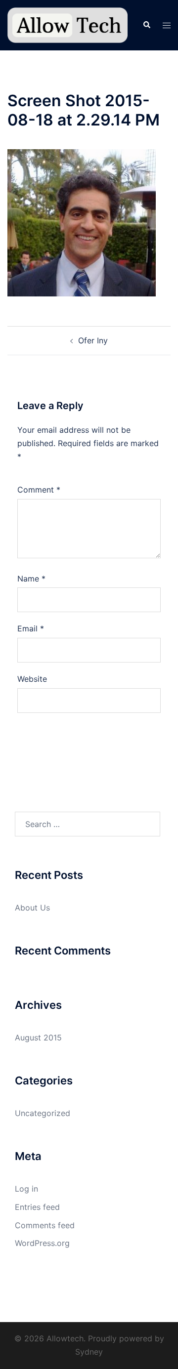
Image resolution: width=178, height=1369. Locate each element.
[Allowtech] (67, 24)
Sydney (89, 1352)
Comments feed (45, 1225)
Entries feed (37, 1207)
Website (32, 679)
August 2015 (38, 1037)
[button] (146, 25)
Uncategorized (42, 1113)
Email (30, 628)
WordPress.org (42, 1243)
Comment (38, 490)
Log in (26, 1189)
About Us (32, 908)
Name (31, 578)
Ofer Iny (93, 340)
